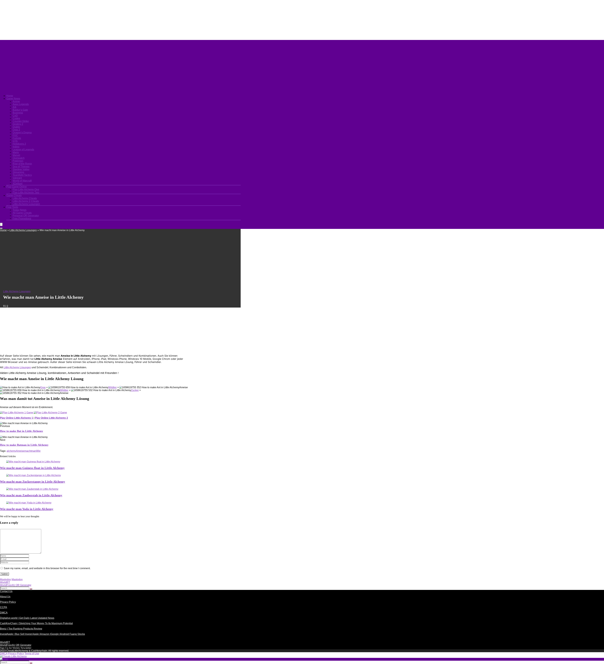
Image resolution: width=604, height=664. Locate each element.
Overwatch (19, 158)
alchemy (11, 451)
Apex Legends (21, 104)
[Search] (1, 228)
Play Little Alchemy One (26, 189)
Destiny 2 (18, 124)
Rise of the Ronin (22, 163)
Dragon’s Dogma (22, 132)
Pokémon (18, 161)
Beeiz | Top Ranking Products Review (21, 628)
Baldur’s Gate (20, 110)
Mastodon (5, 579)
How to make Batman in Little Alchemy (24, 444)
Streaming (18, 172)
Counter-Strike (21, 121)
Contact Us (6, 591)
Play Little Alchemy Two (26, 192)
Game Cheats (14, 195)
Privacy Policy (8, 602)
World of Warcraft (22, 180)
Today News (19, 210)
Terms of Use (32, 653)
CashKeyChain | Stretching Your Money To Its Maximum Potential (36, 623)
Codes (16, 118)
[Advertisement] (76, 19)
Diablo (16, 127)
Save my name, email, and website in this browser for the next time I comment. (47, 568)
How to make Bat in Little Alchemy (21, 431)
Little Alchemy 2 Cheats (26, 201)
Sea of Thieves (21, 166)
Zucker (135, 390)
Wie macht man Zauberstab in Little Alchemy (31, 495)
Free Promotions (22, 218)
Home (9, 95)
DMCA (4, 612)
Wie (38, 451)
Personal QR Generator (26, 215)
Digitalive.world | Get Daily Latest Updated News (27, 618)
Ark (14, 107)
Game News (13, 98)
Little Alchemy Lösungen (17, 367)
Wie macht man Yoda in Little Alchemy (26, 509)
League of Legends (23, 149)
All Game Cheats (22, 212)
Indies (16, 146)
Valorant (17, 178)
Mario (16, 152)
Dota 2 (16, 129)
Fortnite (17, 138)
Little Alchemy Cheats (25, 198)
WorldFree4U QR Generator (15, 585)
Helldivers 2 (19, 144)
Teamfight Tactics (22, 175)
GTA (15, 141)
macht (28, 451)
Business (18, 112)
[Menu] (1, 224)
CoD (15, 115)
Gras (43, 387)
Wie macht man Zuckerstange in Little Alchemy (32, 481)
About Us (5, 596)
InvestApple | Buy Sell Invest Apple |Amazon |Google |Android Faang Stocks (42, 634)
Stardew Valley (21, 169)
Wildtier (112, 387)
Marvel (16, 155)
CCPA (3, 607)
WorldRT (5, 582)
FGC (15, 135)
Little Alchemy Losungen (26, 204)
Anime (16, 101)
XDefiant (17, 183)
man (33, 451)
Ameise (20, 451)
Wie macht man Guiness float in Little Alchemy (32, 468)
